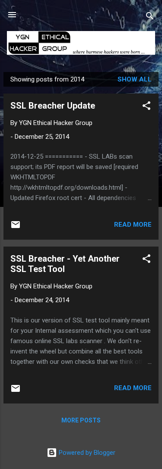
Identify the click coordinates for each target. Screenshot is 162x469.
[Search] (150, 17)
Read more (133, 224)
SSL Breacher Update (52, 105)
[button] (146, 107)
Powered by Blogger (86, 452)
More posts (81, 420)
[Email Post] (15, 227)
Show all (135, 79)
